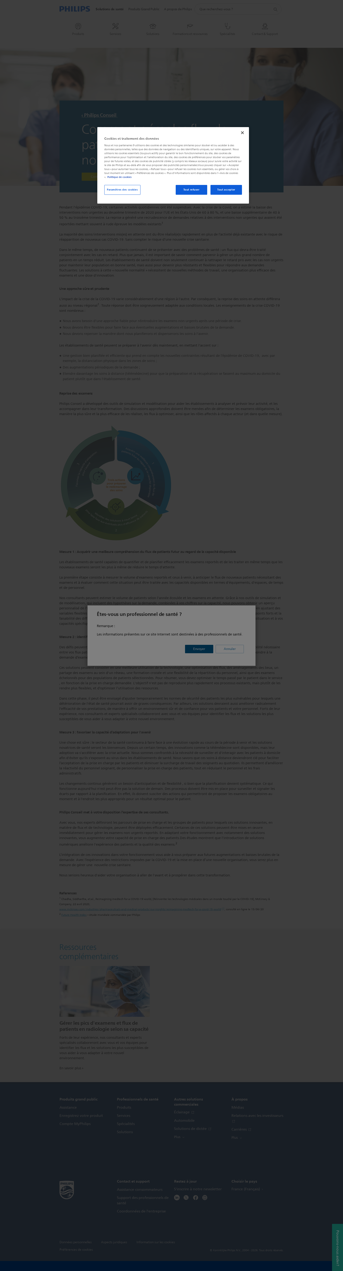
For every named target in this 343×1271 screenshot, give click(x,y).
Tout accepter (226, 189)
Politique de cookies (119, 177)
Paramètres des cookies (122, 189)
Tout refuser (191, 189)
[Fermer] (242, 133)
